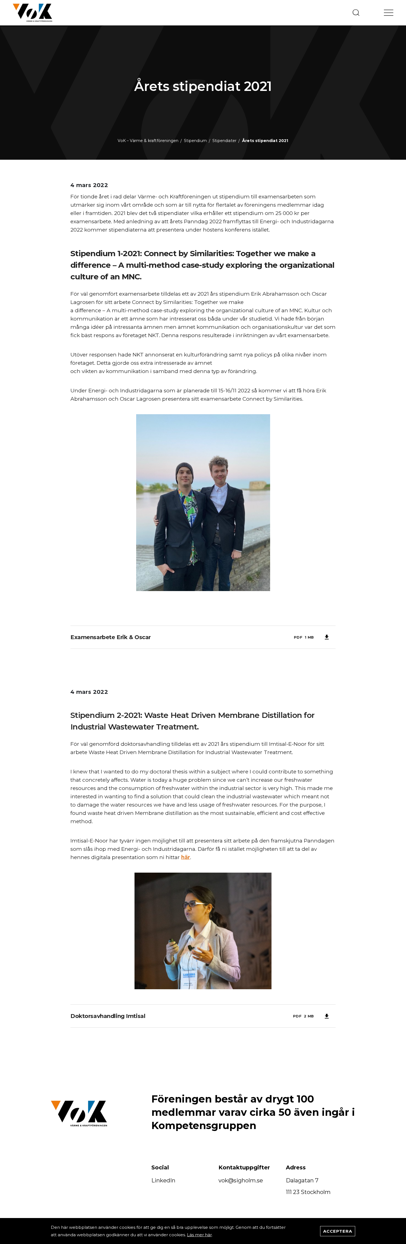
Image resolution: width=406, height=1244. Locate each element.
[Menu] (388, 13)
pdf (298, 637)
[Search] (356, 12)
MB (311, 637)
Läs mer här (199, 1234)
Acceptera (337, 1231)
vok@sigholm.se (240, 1180)
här (185, 857)
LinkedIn (163, 1180)
